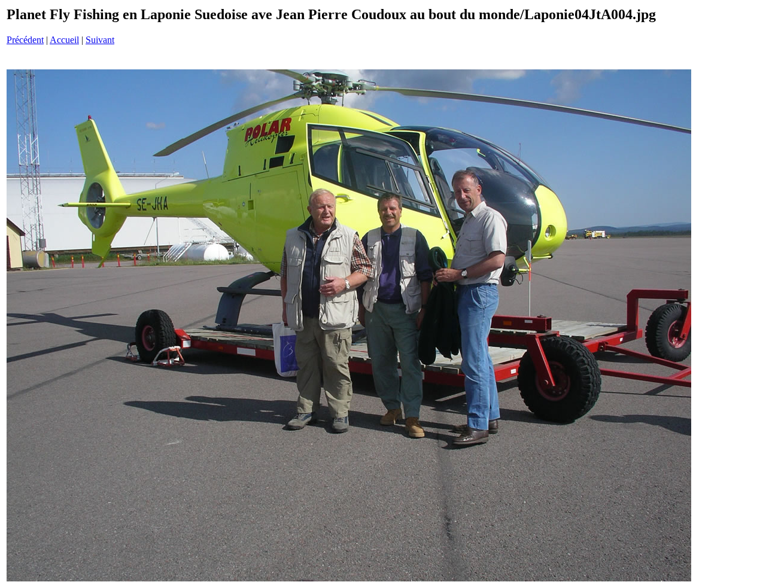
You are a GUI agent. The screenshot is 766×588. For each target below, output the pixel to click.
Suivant (100, 40)
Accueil (64, 40)
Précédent (25, 40)
